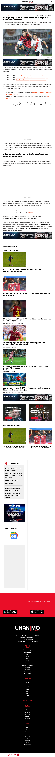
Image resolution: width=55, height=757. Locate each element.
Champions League (27, 665)
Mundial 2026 (27, 671)
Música (27, 714)
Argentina (30, 212)
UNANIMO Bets (27, 701)
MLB (27, 689)
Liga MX (27, 667)
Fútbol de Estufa (27, 673)
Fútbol (14, 15)
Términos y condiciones (26, 639)
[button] (26, 452)
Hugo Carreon (34, 414)
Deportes (9, 15)
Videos (28, 727)
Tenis (27, 695)
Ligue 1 (27, 656)
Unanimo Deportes (9, 414)
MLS (27, 654)
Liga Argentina (15, 248)
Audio (27, 729)
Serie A (27, 658)
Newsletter (27, 745)
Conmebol (27, 669)
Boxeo (27, 685)
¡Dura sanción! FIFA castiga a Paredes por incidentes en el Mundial (13, 475)
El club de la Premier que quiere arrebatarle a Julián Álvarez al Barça (13, 468)
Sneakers (27, 716)
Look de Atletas (27, 718)
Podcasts (27, 732)
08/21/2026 (20, 274)
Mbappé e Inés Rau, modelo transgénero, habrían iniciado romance (32, 76)
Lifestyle (27, 712)
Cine (27, 710)
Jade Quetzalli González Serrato (10, 274)
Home (4, 15)
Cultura (27, 706)
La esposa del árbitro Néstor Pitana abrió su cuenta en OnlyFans (32, 78)
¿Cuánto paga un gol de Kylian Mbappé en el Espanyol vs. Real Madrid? (24, 343)
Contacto (35, 641)
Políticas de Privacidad (23, 641)
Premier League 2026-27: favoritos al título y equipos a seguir (12, 482)
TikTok (27, 742)
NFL (27, 693)
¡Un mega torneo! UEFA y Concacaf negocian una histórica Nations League (26, 389)
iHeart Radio (34, 228)
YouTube (34, 218)
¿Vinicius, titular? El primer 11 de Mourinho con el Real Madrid (40, 447)
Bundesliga (27, 652)
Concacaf (27, 663)
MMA (27, 687)
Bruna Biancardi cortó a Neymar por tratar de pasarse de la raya (31, 80)
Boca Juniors (7, 248)
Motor (27, 691)
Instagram (13, 218)
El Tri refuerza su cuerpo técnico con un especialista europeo (22, 270)
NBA (27, 682)
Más (27, 723)
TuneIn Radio (21, 228)
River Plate (22, 248)
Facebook (7, 218)
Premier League (27, 650)
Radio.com (27, 228)
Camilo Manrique (6, 347)
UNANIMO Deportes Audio (40, 224)
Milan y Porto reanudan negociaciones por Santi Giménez (12, 495)
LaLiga (27, 661)
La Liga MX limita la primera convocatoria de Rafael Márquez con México (13, 488)
